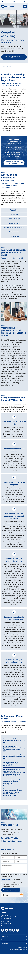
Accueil (3, 66)
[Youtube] (10, 930)
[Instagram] (17, 930)
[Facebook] (13, 930)
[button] (25, 1)
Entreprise (14, 853)
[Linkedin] (2, 930)
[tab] (14, 210)
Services (8, 66)
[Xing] (6, 930)
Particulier (5, 853)
